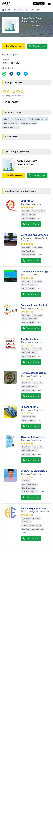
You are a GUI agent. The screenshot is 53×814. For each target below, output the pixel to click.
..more (39, 218)
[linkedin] (18, 74)
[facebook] (11, 74)
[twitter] (26, 74)
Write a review (12, 101)
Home (7, 10)
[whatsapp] (4, 74)
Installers (18, 10)
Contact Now (38, 46)
